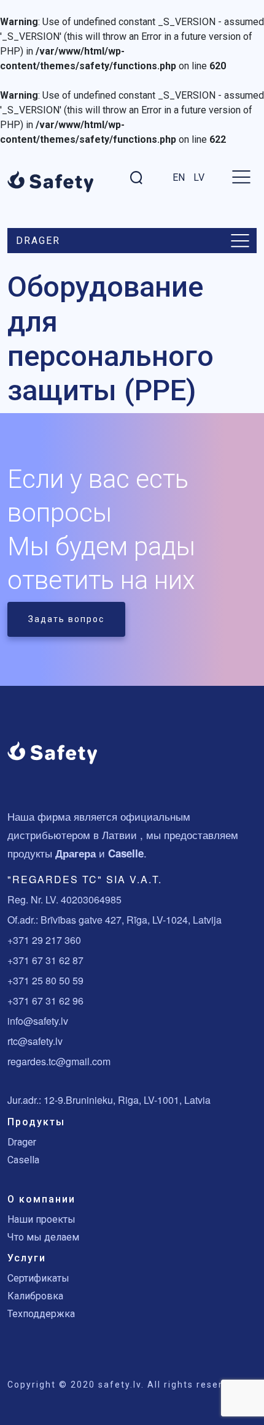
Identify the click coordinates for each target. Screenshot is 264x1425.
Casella (23, 1160)
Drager (21, 1142)
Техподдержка (41, 1314)
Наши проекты (41, 1219)
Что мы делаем (43, 1237)
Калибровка (35, 1296)
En (179, 177)
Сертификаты (38, 1278)
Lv (198, 177)
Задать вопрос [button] (66, 619)
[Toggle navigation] (240, 240)
